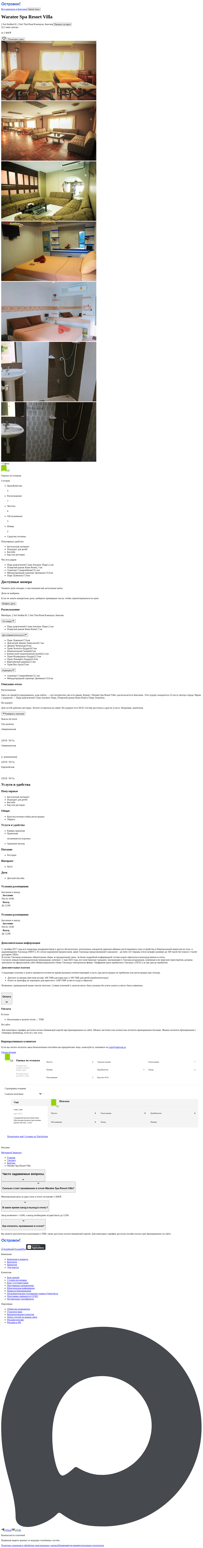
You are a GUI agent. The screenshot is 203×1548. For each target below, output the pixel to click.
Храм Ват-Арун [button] (15, 664)
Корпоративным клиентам (20, 1314)
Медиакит (6, 1152)
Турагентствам (14, 1311)
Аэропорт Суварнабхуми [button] (19, 675)
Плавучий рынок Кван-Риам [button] (21, 629)
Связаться (16, 1152)
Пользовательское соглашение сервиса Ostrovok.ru (32, 1293)
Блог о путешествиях (18, 1283)
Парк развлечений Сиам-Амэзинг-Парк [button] (27, 626)
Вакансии (12, 1264)
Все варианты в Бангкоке (14, 9)
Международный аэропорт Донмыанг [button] (26, 678)
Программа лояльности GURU (22, 1296)
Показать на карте (62, 24)
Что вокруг (7, 621)
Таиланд (11, 1160)
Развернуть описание (14, 714)
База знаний (13, 1277)
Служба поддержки (17, 1280)
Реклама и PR (14, 1322)
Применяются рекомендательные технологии (81, 1545)
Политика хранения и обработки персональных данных (29, 1545)
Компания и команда (17, 1259)
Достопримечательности (13, 635)
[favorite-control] (4, 39)
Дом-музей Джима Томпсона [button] (21, 643)
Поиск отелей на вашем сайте (22, 1317)
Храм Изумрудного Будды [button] (20, 656)
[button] (101, 71)
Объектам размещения (18, 1309)
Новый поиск (34, 9)
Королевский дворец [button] (17, 662)
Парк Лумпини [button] (15, 640)
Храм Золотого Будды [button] (18, 648)
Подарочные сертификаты (20, 1299)
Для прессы (13, 1267)
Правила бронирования (19, 1291)
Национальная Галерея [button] (18, 651)
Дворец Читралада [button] (16, 645)
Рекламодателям (15, 1319)
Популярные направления (20, 1285)
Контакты (12, 1262)
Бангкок (11, 1163)
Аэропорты (7, 670)
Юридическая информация (20, 1288)
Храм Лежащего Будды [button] (19, 659)
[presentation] (23, 1091)
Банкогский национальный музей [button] (24, 653)
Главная (11, 1157)
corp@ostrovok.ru (117, 1047)
